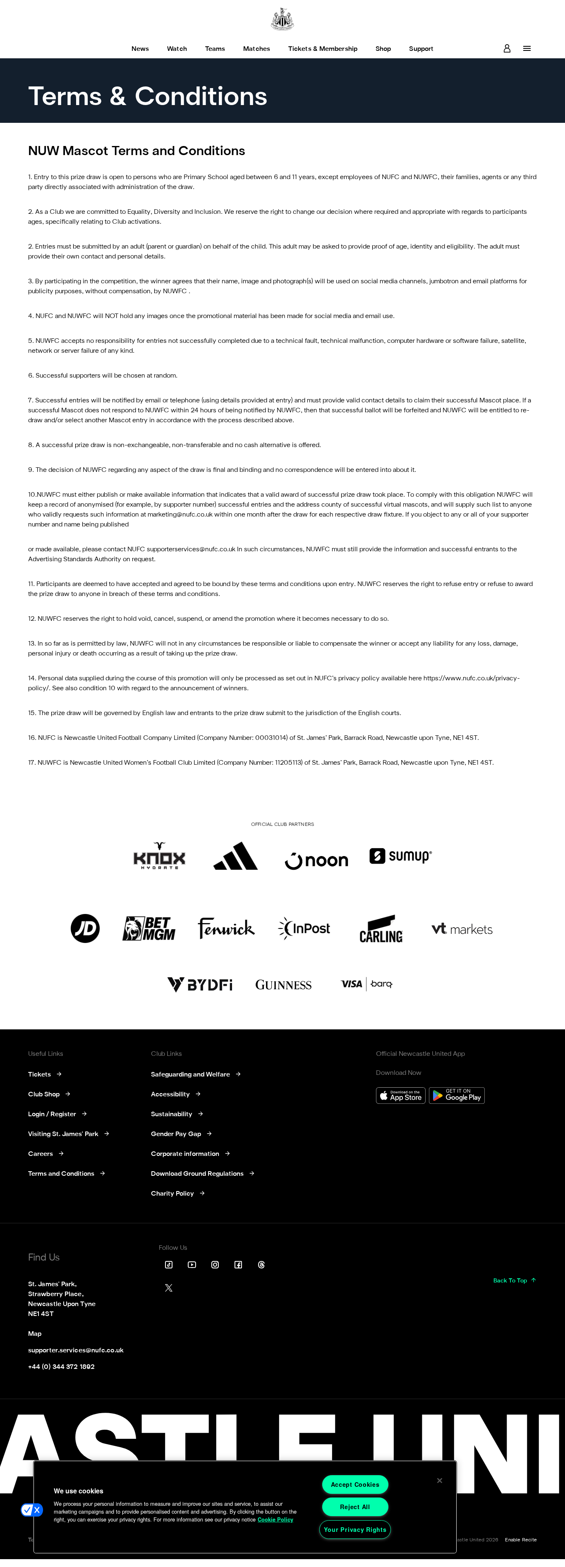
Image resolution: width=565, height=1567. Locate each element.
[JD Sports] (85, 928)
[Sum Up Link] (401, 856)
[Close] (440, 1480)
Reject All (355, 1506)
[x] (169, 1288)
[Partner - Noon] (316, 856)
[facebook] (238, 1265)
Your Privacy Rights (355, 1529)
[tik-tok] (169, 1265)
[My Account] (507, 48)
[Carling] (381, 928)
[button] (32, 1510)
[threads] (261, 1265)
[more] (527, 48)
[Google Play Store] (457, 1096)
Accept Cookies (355, 1484)
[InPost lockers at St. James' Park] (304, 928)
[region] (245, 1507)
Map (34, 1334)
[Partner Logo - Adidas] (235, 856)
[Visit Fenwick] (226, 928)
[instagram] (215, 1265)
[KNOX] (159, 856)
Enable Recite (521, 1540)
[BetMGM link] (148, 928)
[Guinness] (284, 985)
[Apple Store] (401, 1096)
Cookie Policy (275, 1519)
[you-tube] (192, 1265)
